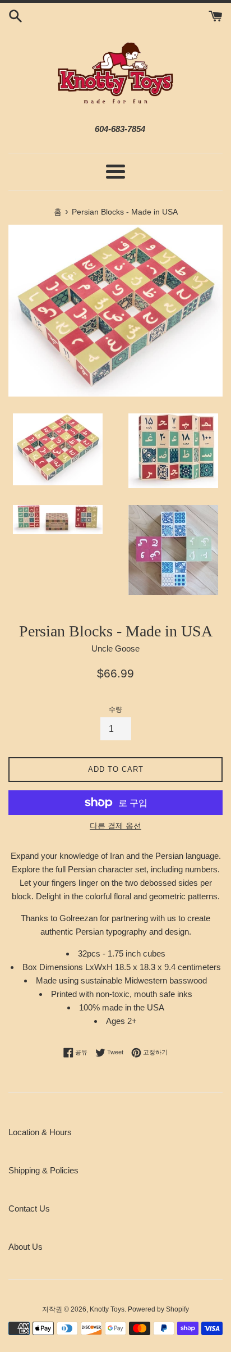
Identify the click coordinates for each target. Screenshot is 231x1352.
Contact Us (29, 1208)
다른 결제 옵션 (115, 825)
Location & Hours (40, 1132)
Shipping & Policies (43, 1170)
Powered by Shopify (158, 1309)
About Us (25, 1246)
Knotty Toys (107, 1309)
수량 (115, 709)
